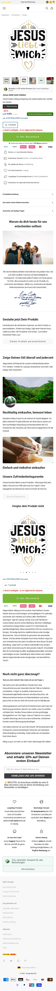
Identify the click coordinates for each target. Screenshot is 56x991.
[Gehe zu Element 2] (15, 80)
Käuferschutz (8, 913)
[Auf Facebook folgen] (4, 960)
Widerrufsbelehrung (11, 943)
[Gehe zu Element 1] (6, 80)
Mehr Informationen (28, 869)
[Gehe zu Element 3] (24, 80)
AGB (4, 948)
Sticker (24, 15)
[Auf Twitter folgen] (11, 960)
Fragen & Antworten (11, 892)
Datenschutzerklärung (12, 939)
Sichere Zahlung (9, 922)
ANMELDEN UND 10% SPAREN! (28, 776)
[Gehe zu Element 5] (41, 80)
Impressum (7, 934)
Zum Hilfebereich (16, 497)
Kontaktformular (9, 887)
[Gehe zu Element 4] (32, 80)
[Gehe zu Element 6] (50, 80)
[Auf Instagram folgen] (18, 960)
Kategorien (5, 15)
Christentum (15, 15)
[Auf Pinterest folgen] (25, 960)
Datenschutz (8, 917)
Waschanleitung (9, 896)
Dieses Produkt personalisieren (28, 341)
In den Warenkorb (28, 137)
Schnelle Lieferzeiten (11, 908)
